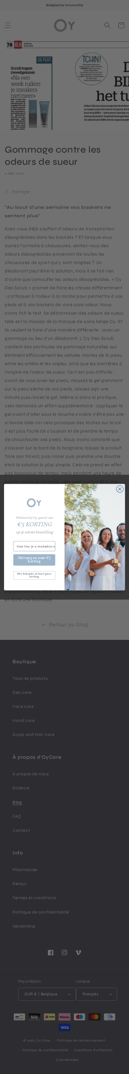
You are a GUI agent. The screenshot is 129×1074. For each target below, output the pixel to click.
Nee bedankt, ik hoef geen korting (34, 575)
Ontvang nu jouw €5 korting (34, 559)
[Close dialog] (119, 489)
